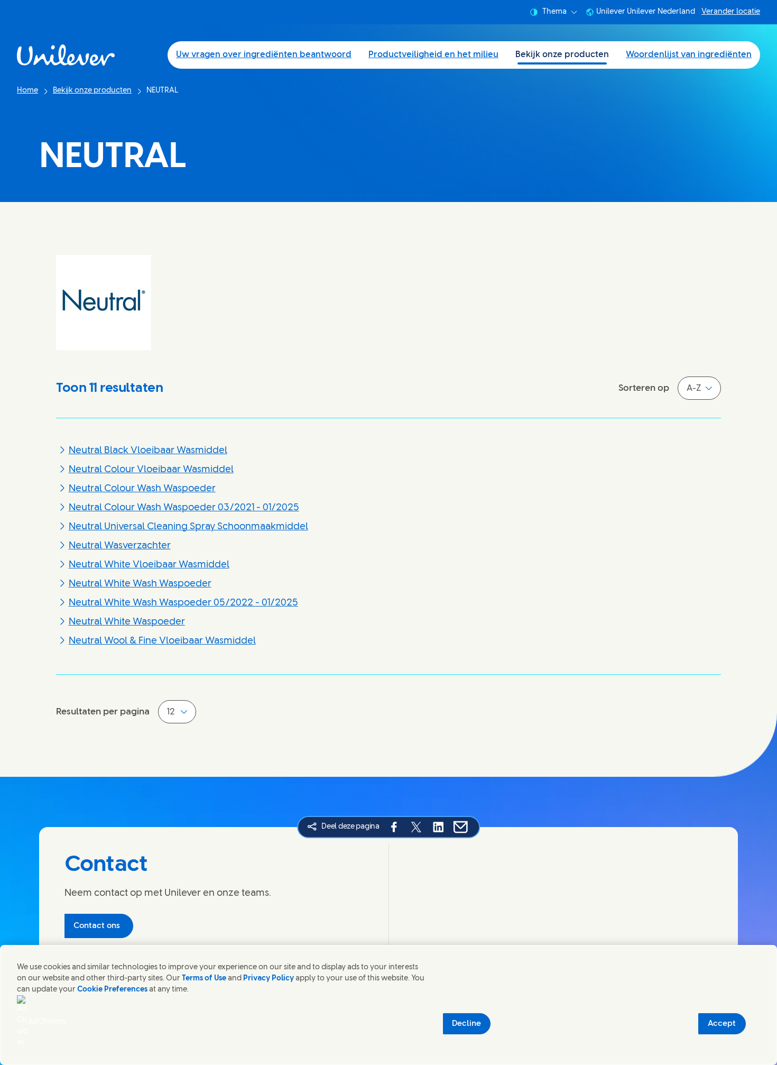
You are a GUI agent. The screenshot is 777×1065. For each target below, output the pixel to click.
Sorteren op (643, 388)
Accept (722, 1024)
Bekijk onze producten (562, 54)
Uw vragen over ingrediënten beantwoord (264, 54)
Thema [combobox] (554, 12)
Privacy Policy (268, 979)
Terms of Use (204, 979)
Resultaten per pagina (103, 712)
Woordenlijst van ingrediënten (689, 54)
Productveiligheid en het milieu (433, 54)
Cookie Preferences (112, 990)
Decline (466, 1024)
